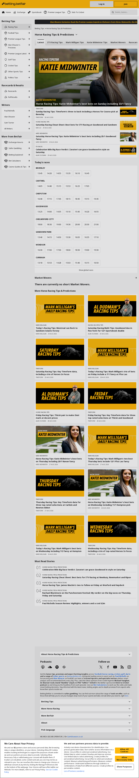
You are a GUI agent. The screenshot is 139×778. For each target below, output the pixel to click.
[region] (69, 759)
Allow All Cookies (124, 750)
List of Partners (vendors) (74, 771)
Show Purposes (124, 766)
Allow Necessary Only (124, 758)
